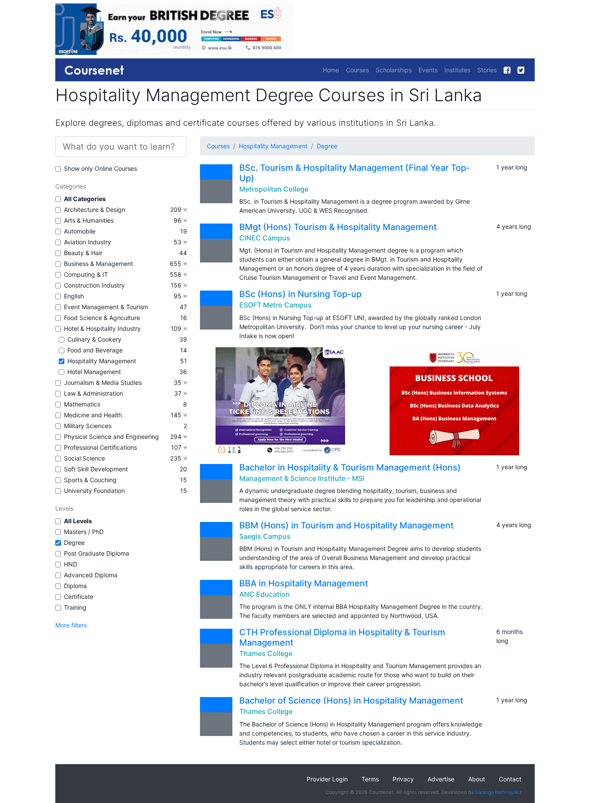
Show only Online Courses (100, 168)
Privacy (403, 779)
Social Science (84, 458)
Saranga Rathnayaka (498, 792)
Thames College (265, 653)
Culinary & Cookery (94, 339)
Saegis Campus (265, 536)
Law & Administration (93, 393)
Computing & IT (86, 274)
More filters (71, 625)
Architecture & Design (94, 209)
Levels (64, 508)
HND (70, 564)
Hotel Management (94, 371)
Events (428, 70)
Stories (487, 70)
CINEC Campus (264, 238)
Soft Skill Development (96, 469)
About (476, 779)
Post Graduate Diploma (96, 553)
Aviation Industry (87, 242)
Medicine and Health (93, 415)
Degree (74, 542)
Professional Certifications (100, 447)
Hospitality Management (101, 361)
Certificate (78, 596)
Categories (70, 186)
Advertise (441, 779)
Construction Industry (94, 285)
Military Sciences (87, 425)
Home (331, 70)
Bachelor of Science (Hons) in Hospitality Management (351, 700)
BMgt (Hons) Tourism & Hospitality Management (338, 227)
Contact (510, 779)
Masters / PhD (84, 531)
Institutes (457, 70)
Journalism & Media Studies (103, 382)
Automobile (79, 231)
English (74, 296)
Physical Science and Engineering (111, 436)
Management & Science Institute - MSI (301, 478)
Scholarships (394, 70)
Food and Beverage (95, 350)
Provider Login (327, 779)
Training (75, 607)
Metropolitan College (273, 189)
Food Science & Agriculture (102, 317)
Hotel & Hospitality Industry (102, 328)
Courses (357, 70)
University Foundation (94, 490)
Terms (370, 779)
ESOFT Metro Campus (275, 305)
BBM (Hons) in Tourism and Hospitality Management (346, 525)
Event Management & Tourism (106, 306)
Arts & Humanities (89, 220)
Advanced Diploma (90, 575)
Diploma (75, 585)
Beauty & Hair (83, 252)
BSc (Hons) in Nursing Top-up (300, 294)
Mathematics (82, 404)
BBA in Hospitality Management (303, 583)
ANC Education (264, 594)
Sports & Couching (90, 479)
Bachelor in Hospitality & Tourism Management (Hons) (350, 467)
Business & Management (98, 263)
